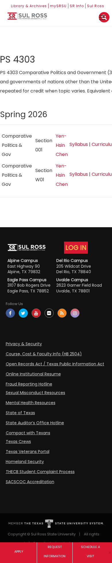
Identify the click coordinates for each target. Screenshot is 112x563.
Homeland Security (25, 461)
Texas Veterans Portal (27, 451)
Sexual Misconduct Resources (35, 393)
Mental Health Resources (30, 403)
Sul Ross (95, 5)
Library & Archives (29, 5)
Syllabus (78, 144)
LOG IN (75, 247)
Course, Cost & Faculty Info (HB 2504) (44, 354)
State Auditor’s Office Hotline (35, 423)
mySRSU (58, 5)
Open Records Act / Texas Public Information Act (55, 364)
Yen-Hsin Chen (62, 145)
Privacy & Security (24, 344)
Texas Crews (18, 441)
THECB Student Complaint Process (40, 472)
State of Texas (20, 413)
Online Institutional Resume (33, 374)
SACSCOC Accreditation (30, 482)
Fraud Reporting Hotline (29, 384)
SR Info (77, 5)
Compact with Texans (28, 433)
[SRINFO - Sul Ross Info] (27, 18)
